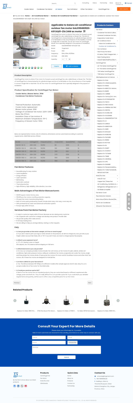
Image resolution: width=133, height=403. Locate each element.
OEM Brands (44, 383)
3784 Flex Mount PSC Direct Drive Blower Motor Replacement (46, 311)
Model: (53, 46)
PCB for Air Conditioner (103, 203)
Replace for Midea (103, 86)
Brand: (53, 48)
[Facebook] (14, 386)
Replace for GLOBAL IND (105, 113)
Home (69, 376)
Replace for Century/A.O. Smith (107, 96)
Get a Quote (124, 9)
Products (70, 381)
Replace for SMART (103, 148)
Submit (66, 357)
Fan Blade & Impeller (104, 189)
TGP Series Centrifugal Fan (106, 71)
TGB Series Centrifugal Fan (106, 74)
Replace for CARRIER (104, 94)
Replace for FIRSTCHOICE (105, 105)
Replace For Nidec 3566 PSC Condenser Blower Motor (107, 311)
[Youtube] (25, 386)
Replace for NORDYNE (104, 134)
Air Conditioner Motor (104, 41)
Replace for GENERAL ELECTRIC (107, 107)
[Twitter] (22, 386)
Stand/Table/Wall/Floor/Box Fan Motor (109, 60)
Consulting (85, 3)
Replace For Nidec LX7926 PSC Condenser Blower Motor (66, 311)
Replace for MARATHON (105, 126)
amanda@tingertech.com (105, 376)
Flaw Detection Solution (103, 196)
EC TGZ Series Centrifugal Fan (107, 69)
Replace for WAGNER (104, 164)
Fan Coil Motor (102, 49)
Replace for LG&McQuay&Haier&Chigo (109, 83)
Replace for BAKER (103, 91)
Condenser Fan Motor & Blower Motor (109, 33)
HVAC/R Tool (101, 179)
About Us (118, 3)
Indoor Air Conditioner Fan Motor (109, 43)
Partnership (103, 3)
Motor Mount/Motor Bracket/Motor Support (108, 199)
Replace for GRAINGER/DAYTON (107, 118)
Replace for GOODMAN (105, 115)
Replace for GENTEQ (104, 110)
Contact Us (119, 4)
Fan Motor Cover (101, 193)
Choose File (72, 342)
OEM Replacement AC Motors (105, 77)
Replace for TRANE (103, 156)
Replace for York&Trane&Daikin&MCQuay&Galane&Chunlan (109, 170)
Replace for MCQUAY (104, 132)
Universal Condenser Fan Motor (107, 35)
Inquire (56, 66)
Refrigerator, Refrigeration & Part (108, 187)
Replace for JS (102, 121)
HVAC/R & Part (100, 176)
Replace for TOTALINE (104, 153)
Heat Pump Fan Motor (104, 52)
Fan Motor (99, 29)
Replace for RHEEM (103, 140)
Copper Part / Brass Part (105, 181)
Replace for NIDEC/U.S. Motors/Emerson (109, 88)
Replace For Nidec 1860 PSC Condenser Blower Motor (26, 311)
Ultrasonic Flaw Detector (103, 206)
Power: (53, 51)
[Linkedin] (18, 386)
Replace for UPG (103, 162)
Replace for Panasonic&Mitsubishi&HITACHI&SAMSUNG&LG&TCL (109, 167)
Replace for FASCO (103, 102)
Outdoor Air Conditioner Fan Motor (109, 46)
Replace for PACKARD (104, 137)
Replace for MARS (103, 129)
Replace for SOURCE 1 (104, 151)
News (111, 3)
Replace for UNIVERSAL (104, 159)
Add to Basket (73, 66)
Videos (95, 3)
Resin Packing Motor (104, 57)
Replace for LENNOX (104, 124)
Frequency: (54, 53)
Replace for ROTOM (104, 143)
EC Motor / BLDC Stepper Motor (107, 54)
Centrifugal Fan (101, 63)
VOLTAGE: (54, 56)
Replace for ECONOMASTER (106, 99)
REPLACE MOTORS (103, 172)
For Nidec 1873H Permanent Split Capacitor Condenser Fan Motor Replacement (86, 311)
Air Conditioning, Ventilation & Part (108, 184)
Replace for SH (102, 145)
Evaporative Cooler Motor (106, 38)
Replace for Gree (103, 80)
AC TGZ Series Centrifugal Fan (107, 66)
